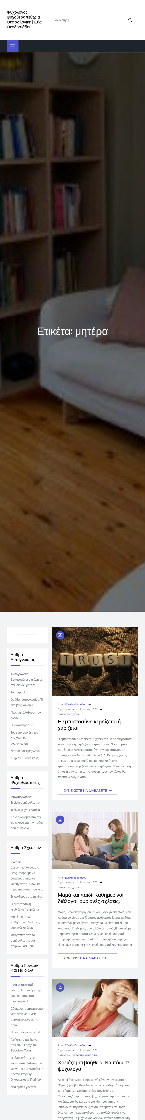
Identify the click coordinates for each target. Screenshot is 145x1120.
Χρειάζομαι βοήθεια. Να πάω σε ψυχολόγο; (94, 1065)
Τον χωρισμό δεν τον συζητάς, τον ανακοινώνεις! (24, 738)
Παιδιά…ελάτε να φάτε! (25, 1032)
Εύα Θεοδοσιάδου (75, 704)
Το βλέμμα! (18, 692)
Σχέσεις (75, 714)
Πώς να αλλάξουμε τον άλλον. (26, 715)
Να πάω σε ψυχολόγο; (25, 751)
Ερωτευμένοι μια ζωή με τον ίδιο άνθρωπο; (27, 682)
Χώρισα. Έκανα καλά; (25, 758)
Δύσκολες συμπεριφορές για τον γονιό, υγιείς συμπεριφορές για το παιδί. (27, 1016)
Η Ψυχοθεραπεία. (22, 725)
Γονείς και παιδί (22, 985)
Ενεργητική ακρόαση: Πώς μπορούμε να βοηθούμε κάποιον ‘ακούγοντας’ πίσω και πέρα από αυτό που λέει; (27, 878)
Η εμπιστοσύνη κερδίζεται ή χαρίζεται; (89, 724)
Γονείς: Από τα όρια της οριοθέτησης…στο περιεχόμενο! (26, 995)
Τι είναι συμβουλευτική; (26, 802)
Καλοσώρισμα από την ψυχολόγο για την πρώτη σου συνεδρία (27, 822)
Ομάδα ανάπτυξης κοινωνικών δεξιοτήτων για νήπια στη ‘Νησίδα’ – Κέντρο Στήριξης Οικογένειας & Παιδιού (27, 1069)
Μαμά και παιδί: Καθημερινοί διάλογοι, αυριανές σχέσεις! (90, 897)
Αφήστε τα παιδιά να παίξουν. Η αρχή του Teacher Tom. (24, 1045)
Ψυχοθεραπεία (21, 797)
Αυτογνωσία (20, 674)
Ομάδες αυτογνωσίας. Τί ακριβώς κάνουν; (27, 702)
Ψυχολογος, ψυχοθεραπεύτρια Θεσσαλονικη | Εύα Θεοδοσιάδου (24, 19)
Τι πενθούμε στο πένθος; (27, 896)
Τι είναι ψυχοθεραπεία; (25, 810)
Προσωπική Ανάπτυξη (84, 1055)
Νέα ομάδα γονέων (23, 1087)
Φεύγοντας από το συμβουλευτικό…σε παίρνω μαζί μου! (23, 940)
